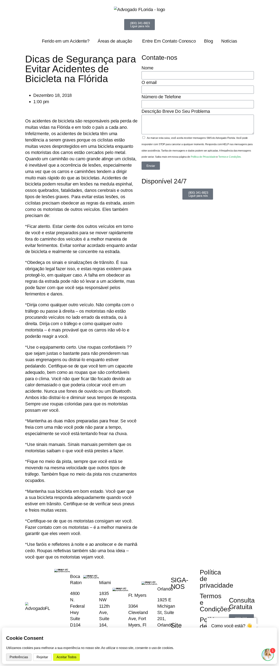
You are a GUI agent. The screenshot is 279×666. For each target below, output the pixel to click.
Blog (208, 41)
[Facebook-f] (176, 599)
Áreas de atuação (115, 41)
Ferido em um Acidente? (65, 41)
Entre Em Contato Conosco (169, 41)
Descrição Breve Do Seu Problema (176, 111)
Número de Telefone (161, 96)
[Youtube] (176, 611)
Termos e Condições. (229, 156)
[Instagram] (187, 599)
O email (149, 82)
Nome (147, 67)
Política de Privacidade (204, 156)
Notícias (229, 41)
